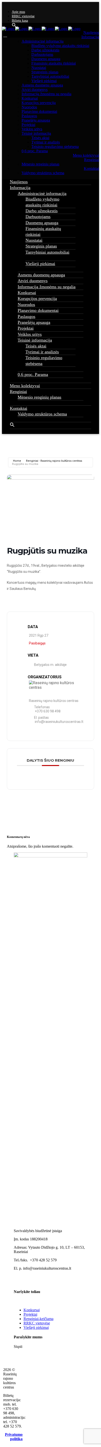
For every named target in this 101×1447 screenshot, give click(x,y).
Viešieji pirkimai (36, 1327)
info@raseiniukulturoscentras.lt (59, 722)
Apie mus (18, 12)
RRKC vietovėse (23, 16)
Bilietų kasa (20, 20)
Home (17, 460)
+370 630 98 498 (48, 711)
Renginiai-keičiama (38, 1319)
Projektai (30, 1314)
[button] (12, 425)
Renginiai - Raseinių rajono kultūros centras (54, 460)
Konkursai (32, 1310)
